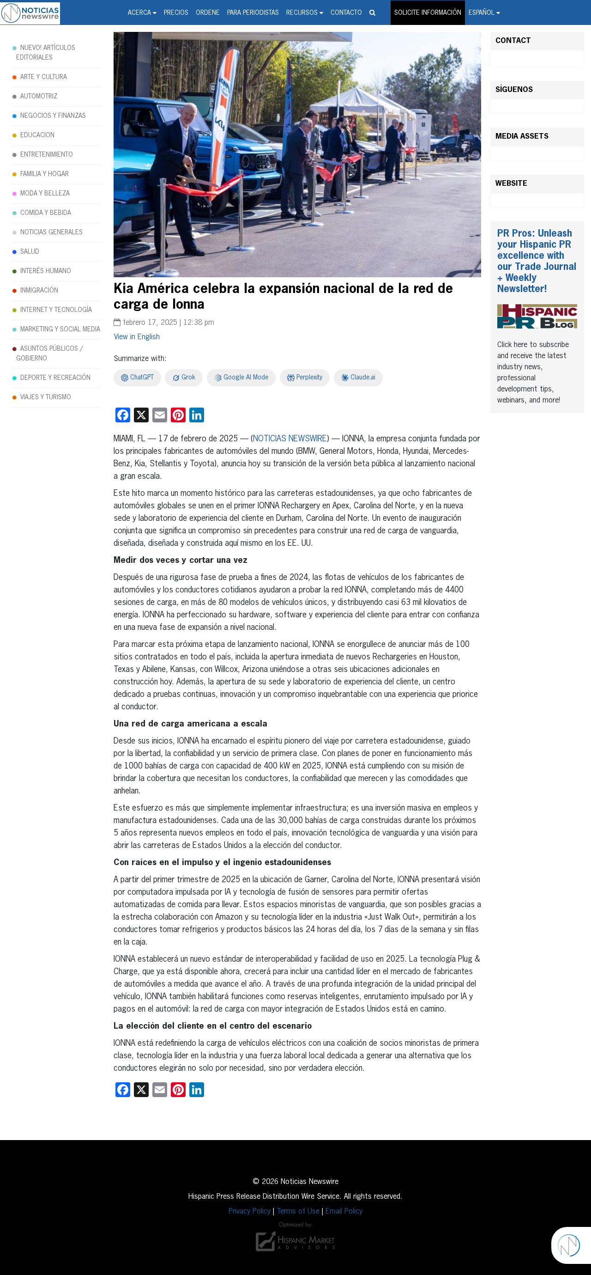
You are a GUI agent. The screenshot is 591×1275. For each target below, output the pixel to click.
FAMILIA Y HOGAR (44, 174)
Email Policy (344, 1211)
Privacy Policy (250, 1211)
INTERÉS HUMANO (45, 271)
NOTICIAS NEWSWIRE (290, 439)
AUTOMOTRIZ (38, 96)
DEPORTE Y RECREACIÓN (55, 378)
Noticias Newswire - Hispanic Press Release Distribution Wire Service (30, 13)
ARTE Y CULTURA (43, 77)
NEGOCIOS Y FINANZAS (53, 116)
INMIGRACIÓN (39, 290)
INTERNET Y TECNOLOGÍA (56, 310)
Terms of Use (298, 1211)
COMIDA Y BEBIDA (45, 213)
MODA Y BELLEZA (45, 193)
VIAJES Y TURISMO (45, 397)
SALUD (29, 252)
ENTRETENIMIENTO (46, 155)
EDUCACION (37, 135)
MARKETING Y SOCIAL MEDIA (60, 329)
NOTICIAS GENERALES (51, 232)
